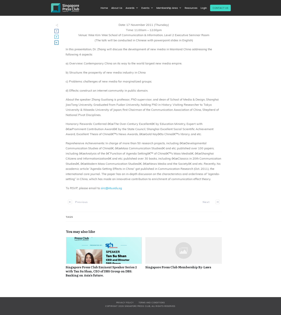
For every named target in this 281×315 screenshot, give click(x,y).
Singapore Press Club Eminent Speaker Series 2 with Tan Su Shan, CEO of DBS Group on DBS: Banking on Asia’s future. (104, 259)
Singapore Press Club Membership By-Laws (183, 259)
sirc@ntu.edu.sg (111, 188)
